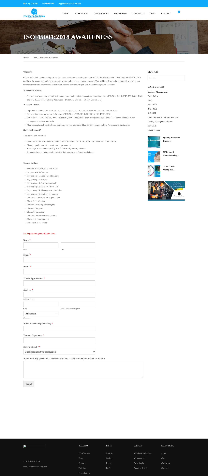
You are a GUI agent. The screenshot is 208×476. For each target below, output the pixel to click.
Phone (27, 266)
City (25, 309)
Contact (166, 13)
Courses (109, 453)
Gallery (109, 458)
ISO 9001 (152, 113)
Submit (29, 384)
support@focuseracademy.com (70, 4)
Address (28, 290)
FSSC (150, 100)
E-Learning (120, 13)
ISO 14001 (152, 104)
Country (26, 318)
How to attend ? (31, 347)
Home (66, 13)
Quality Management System (160, 121)
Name (27, 240)
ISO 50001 (152, 109)
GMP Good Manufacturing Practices (170, 155)
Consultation (84, 473)
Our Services (101, 13)
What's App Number (34, 278)
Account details (140, 468)
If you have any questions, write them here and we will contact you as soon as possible (64, 358)
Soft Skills (152, 126)
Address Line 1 (29, 299)
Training (82, 468)
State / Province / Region (70, 309)
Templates (138, 13)
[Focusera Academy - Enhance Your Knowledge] (34, 13)
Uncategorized (154, 130)
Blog (153, 13)
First (25, 249)
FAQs (108, 468)
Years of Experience (33, 335)
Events (109, 463)
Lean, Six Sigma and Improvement (163, 117)
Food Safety (153, 96)
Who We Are (81, 13)
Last (62, 249)
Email (27, 255)
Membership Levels (142, 453)
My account (139, 458)
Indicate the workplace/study (38, 323)
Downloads (139, 463)
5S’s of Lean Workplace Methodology (169, 169)
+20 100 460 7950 (48, 4)
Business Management (157, 92)
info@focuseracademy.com (35, 467)
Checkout (165, 463)
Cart (163, 458)
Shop (163, 453)
